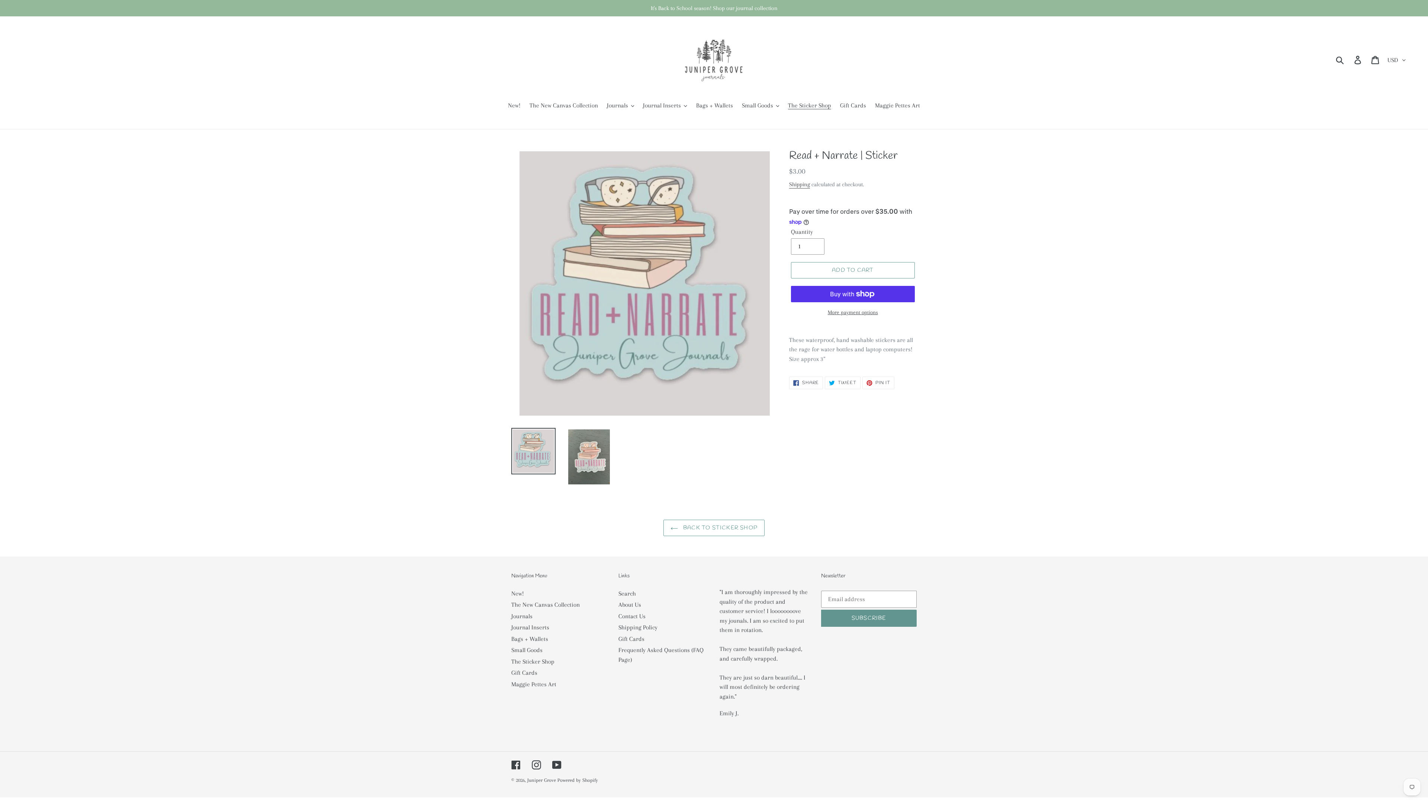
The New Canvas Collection (545, 604)
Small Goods (527, 650)
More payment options (853, 312)
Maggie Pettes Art (533, 684)
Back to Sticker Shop (720, 528)
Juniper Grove (541, 780)
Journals (522, 616)
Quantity (802, 231)
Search (627, 593)
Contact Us (632, 616)
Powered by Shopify (577, 780)
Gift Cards (524, 672)
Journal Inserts (530, 627)
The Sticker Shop (532, 661)
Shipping (799, 184)
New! (517, 593)
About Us (629, 604)
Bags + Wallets (529, 638)
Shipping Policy (637, 627)
